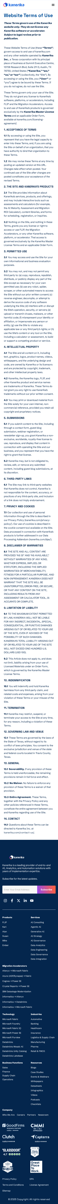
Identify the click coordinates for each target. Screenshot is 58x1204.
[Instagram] (5, 900)
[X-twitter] (18, 900)
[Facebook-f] (12, 900)
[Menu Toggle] (53, 4)
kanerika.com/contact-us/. (19, 832)
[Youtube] (32, 900)
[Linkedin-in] (25, 900)
